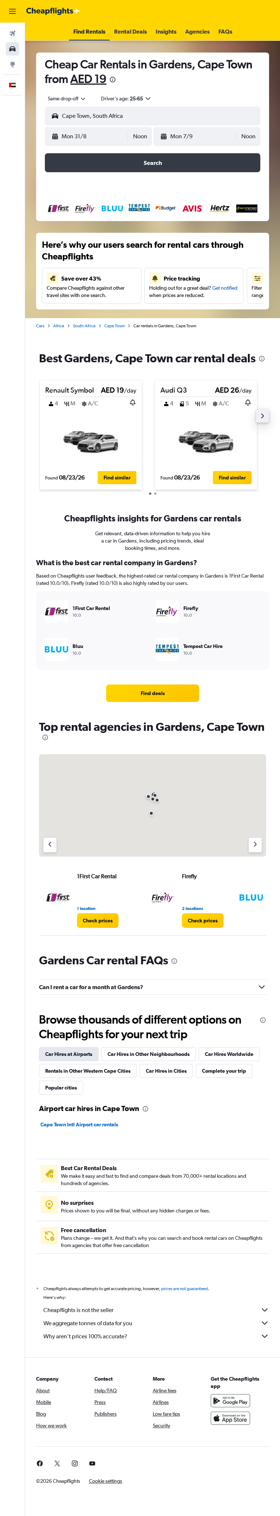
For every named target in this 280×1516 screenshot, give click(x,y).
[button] (12, 11)
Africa (58, 325)
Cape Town (114, 325)
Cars (40, 325)
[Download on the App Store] (230, 1418)
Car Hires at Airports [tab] (68, 1054)
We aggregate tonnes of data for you (87, 1323)
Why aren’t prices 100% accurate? (85, 1336)
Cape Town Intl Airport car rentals (79, 1124)
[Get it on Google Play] (230, 1400)
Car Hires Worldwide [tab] (229, 1054)
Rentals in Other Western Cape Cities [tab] (88, 1071)
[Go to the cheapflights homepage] (53, 11)
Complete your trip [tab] (224, 1071)
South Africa (84, 325)
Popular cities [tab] (61, 1088)
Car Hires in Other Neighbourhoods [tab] (149, 1054)
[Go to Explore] (12, 64)
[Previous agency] (50, 845)
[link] (152, 693)
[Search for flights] (12, 33)
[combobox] (67, 98)
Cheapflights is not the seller (78, 1310)
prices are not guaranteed (184, 1288)
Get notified (224, 288)
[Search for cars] (12, 49)
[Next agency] (255, 845)
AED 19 (88, 78)
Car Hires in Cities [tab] (166, 1071)
